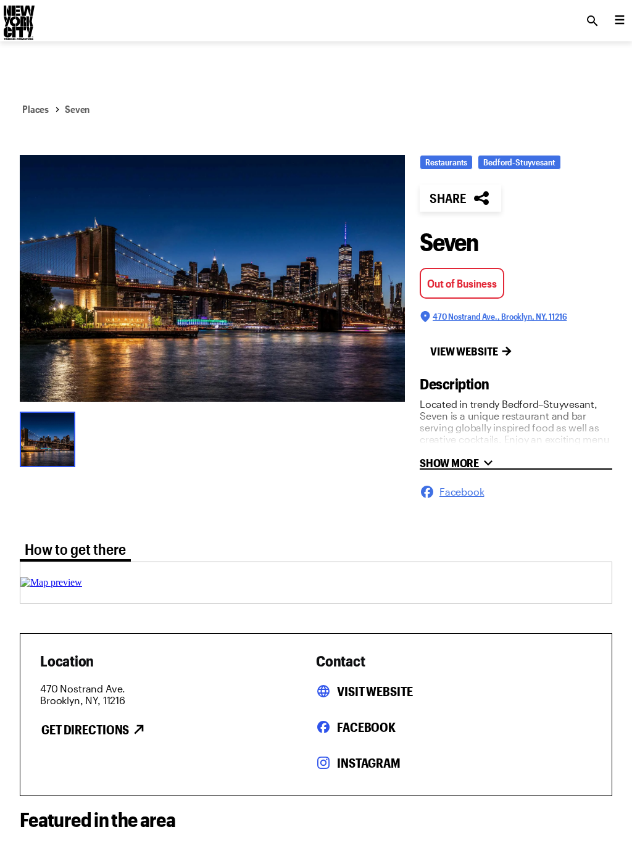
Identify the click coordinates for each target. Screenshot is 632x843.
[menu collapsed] (619, 21)
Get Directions (85, 729)
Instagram (369, 762)
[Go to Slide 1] (50, 438)
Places (35, 109)
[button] (212, 278)
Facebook (366, 727)
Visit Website (374, 691)
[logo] (18, 17)
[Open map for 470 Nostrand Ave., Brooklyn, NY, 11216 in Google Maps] (51, 582)
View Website (464, 351)
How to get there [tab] (75, 549)
